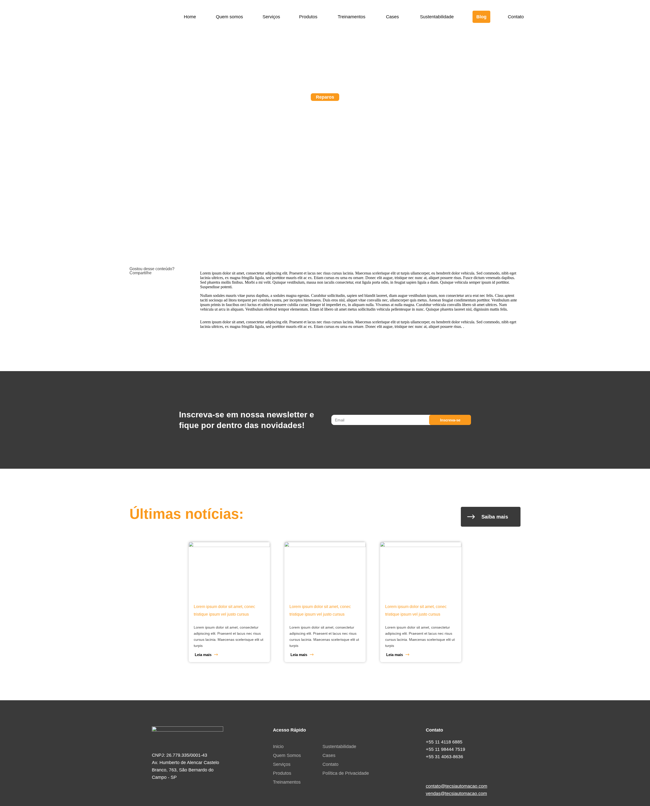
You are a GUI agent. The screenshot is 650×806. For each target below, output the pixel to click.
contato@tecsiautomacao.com (456, 786)
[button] (134, 286)
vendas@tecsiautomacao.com (456, 793)
